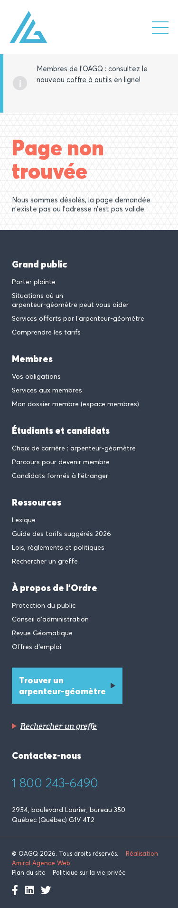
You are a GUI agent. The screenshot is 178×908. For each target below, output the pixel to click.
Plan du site (29, 872)
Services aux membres (47, 390)
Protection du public (43, 605)
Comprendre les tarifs (46, 332)
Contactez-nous (46, 755)
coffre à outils (89, 79)
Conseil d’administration (50, 619)
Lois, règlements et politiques (58, 547)
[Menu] (160, 27)
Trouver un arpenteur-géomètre (62, 686)
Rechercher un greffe (45, 561)
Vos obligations (36, 376)
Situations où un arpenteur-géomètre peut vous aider (70, 300)
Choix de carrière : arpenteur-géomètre (74, 448)
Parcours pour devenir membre (61, 462)
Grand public (39, 264)
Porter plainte (34, 281)
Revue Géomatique (42, 633)
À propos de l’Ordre (54, 587)
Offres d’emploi (36, 646)
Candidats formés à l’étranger (60, 475)
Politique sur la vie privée (89, 872)
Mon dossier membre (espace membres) (75, 404)
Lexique (24, 520)
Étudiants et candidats (61, 430)
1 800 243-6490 (55, 783)
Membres (32, 358)
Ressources (36, 502)
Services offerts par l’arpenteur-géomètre (78, 318)
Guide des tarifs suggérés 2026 (61, 533)
